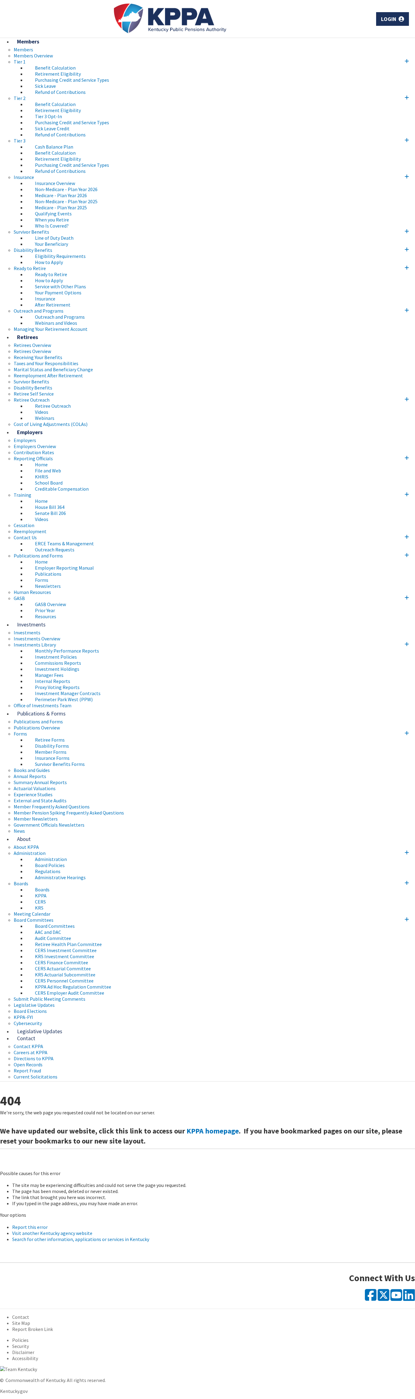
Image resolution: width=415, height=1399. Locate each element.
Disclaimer (23, 1352)
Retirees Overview (32, 351)
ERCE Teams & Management (64, 543)
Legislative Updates (34, 1005)
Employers (30, 432)
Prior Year (45, 610)
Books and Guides (32, 770)
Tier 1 (20, 62)
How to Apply (49, 262)
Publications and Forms (38, 556)
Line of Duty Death (54, 238)
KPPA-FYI (23, 1017)
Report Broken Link (32, 1329)
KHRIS (41, 477)
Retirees (27, 337)
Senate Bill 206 (50, 513)
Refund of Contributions (60, 92)
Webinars (44, 418)
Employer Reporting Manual (64, 568)
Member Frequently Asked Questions (52, 807)
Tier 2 (20, 98)
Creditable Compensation (62, 489)
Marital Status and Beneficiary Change (53, 369)
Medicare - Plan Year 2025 (61, 207)
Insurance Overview (55, 183)
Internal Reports (52, 681)
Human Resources (32, 592)
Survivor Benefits (31, 232)
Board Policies (50, 865)
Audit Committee (53, 938)
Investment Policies (56, 657)
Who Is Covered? (52, 226)
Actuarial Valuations (35, 788)
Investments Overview (37, 639)
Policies (20, 1340)
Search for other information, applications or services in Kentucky (80, 1239)
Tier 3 (20, 141)
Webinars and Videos (56, 323)
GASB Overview (50, 604)
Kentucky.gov (14, 1391)
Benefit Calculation (55, 68)
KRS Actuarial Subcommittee (65, 975)
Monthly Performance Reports (67, 651)
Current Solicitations (35, 1077)
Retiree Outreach (32, 400)
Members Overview (33, 56)
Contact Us (25, 537)
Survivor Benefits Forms (60, 764)
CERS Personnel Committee (64, 981)
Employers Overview (35, 446)
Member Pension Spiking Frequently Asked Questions (69, 813)
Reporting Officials (33, 458)
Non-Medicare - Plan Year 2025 (66, 201)
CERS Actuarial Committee (63, 968)
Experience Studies (33, 794)
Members (28, 41)
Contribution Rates (34, 452)
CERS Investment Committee (66, 950)
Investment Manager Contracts (68, 693)
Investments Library (35, 645)
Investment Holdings (57, 669)
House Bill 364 (49, 507)
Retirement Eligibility (58, 74)
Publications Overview (37, 728)
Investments (31, 624)
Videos (41, 412)
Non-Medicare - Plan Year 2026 (66, 189)
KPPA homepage (213, 1131)
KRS (39, 908)
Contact (26, 1038)
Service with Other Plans (60, 286)
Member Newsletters (36, 819)
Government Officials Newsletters (49, 825)
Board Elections (30, 1011)
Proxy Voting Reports (57, 687)
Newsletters (48, 586)
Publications (48, 574)
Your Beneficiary (51, 244)
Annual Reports (30, 776)
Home (41, 464)
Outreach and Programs (38, 311)
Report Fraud (27, 1071)
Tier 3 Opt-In (48, 116)
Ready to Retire (30, 268)
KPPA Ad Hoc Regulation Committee (73, 987)
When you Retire (52, 220)
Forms (41, 580)
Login (389, 18)
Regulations (47, 871)
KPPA (40, 896)
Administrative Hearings (60, 877)
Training (22, 495)
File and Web (48, 471)
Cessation (24, 525)
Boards (21, 883)
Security (20, 1346)
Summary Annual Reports (40, 782)
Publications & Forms (41, 713)
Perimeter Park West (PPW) (64, 699)
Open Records (28, 1064)
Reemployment (30, 531)
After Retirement (52, 305)
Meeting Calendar (32, 914)
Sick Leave (45, 86)
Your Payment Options (58, 293)
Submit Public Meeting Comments (49, 999)
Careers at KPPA (30, 1052)
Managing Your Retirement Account (50, 329)
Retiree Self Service (34, 394)
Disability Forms (52, 746)
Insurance (24, 177)
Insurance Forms (52, 758)
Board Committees (33, 920)
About (24, 838)
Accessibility (25, 1358)
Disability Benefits (33, 250)
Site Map (21, 1323)
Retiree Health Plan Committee (68, 944)
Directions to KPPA (33, 1058)
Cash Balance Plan (54, 147)
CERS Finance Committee (61, 962)
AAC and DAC (48, 932)
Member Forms (51, 752)
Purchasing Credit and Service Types (72, 80)
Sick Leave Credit (52, 128)
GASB (19, 598)
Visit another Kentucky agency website (52, 1233)
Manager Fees (49, 675)
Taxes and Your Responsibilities (46, 363)
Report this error (30, 1227)
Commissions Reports (58, 663)
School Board (49, 483)
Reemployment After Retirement (48, 375)
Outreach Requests (54, 550)
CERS (40, 902)
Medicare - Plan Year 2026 (61, 195)
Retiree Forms (50, 740)
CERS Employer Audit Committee (69, 993)
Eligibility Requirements (60, 256)
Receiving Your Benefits (38, 357)
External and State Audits (40, 800)
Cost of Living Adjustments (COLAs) (50, 424)
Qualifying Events (53, 214)
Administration (30, 853)
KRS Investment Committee (64, 956)
